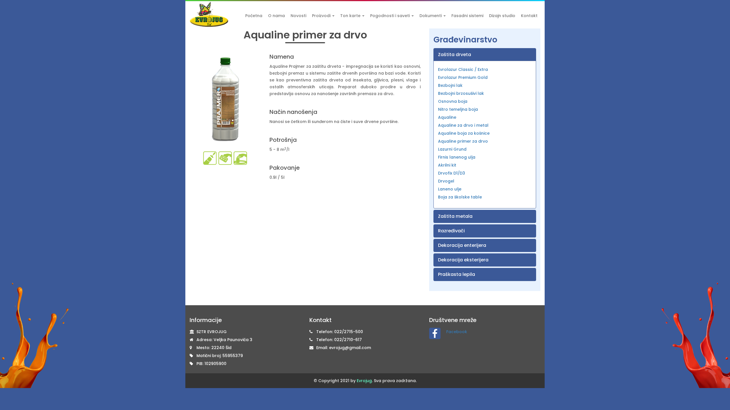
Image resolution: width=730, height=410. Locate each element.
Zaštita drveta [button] (454, 54)
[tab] (485, 54)
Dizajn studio (502, 16)
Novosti (298, 16)
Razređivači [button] (451, 230)
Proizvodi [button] (322, 16)
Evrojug (364, 381)
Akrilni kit (447, 165)
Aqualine (447, 117)
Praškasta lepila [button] (456, 274)
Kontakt (529, 16)
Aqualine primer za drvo (463, 141)
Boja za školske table (460, 197)
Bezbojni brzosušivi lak (461, 93)
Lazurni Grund (452, 149)
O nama (276, 16)
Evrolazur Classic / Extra (463, 69)
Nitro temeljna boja (458, 109)
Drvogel (446, 181)
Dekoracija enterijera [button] (462, 245)
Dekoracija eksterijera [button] (463, 260)
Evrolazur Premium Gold (463, 77)
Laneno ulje (449, 189)
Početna (253, 16)
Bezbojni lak (450, 85)
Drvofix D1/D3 (451, 173)
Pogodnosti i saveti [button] (390, 16)
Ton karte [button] (351, 16)
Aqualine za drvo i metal (463, 125)
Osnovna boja (452, 101)
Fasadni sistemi (467, 16)
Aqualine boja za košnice (464, 133)
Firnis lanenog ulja (456, 157)
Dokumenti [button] (431, 16)
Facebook (456, 332)
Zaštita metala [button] (455, 216)
